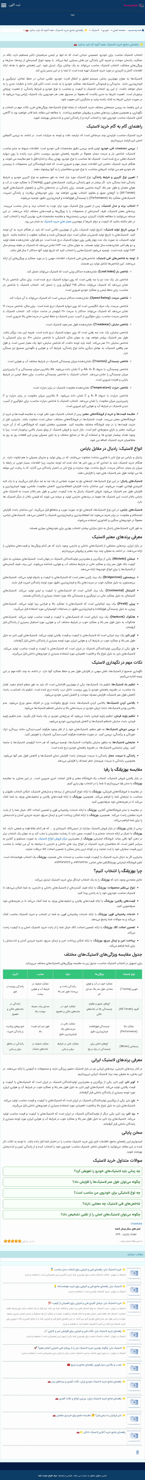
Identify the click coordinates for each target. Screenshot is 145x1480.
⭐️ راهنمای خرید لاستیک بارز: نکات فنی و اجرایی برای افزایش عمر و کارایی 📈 (84, 1331)
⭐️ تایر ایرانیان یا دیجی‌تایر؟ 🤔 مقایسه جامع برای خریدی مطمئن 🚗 (89, 1415)
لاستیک (95, 30)
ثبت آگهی (14, 5)
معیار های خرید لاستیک (57, 221)
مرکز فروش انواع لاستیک (52, 838)
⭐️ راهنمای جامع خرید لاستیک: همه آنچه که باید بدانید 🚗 (56, 30)
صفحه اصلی (119, 30)
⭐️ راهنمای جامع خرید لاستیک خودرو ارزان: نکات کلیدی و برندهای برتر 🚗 (86, 1382)
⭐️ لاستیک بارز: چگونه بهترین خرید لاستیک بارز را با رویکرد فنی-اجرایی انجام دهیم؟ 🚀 (79, 1348)
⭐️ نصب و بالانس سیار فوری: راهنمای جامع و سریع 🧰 (96, 1365)
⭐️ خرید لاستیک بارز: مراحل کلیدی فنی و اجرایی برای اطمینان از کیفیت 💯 (86, 1303)
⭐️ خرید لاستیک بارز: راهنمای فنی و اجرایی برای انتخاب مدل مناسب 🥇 (87, 1270)
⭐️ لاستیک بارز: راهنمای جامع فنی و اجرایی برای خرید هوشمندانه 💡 (89, 1286)
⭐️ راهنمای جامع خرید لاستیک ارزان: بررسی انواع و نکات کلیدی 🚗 (90, 1399)
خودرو (106, 30)
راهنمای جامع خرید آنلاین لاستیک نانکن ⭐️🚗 (100, 1432)
